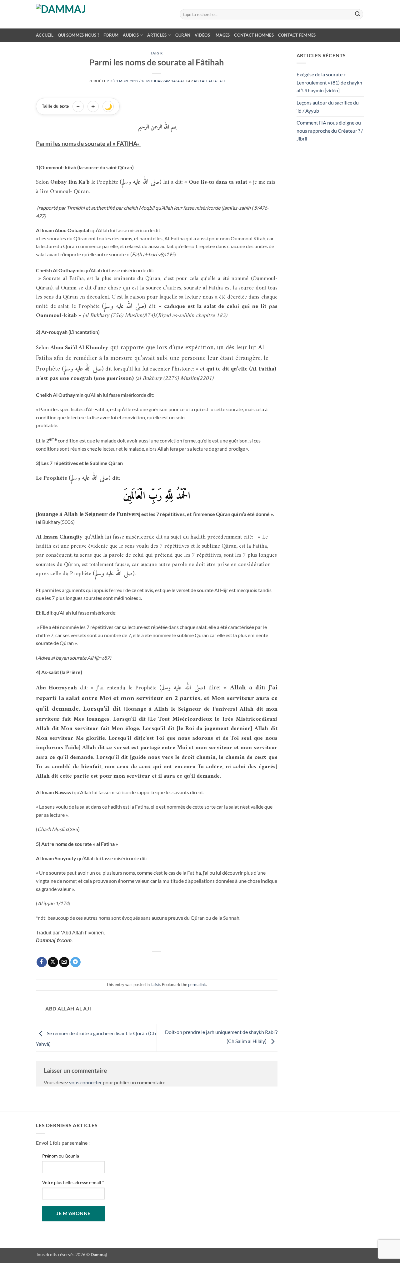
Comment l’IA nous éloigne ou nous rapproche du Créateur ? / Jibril (330, 130)
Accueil (44, 35)
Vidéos (202, 35)
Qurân (182, 35)
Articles (157, 35)
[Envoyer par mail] (64, 962)
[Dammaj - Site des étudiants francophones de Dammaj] (103, 14)
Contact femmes (297, 35)
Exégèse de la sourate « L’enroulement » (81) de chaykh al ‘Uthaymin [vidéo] (329, 82)
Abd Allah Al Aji (209, 81)
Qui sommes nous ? (78, 35)
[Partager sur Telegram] (75, 962)
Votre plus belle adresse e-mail (73, 1182)
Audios (131, 35)
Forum (110, 35)
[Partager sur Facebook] (42, 962)
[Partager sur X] (53, 962)
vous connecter (85, 1082)
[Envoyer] (357, 14)
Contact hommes (254, 35)
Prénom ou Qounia (60, 1155)
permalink (197, 984)
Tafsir (157, 53)
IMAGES (222, 35)
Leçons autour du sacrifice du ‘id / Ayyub (328, 107)
